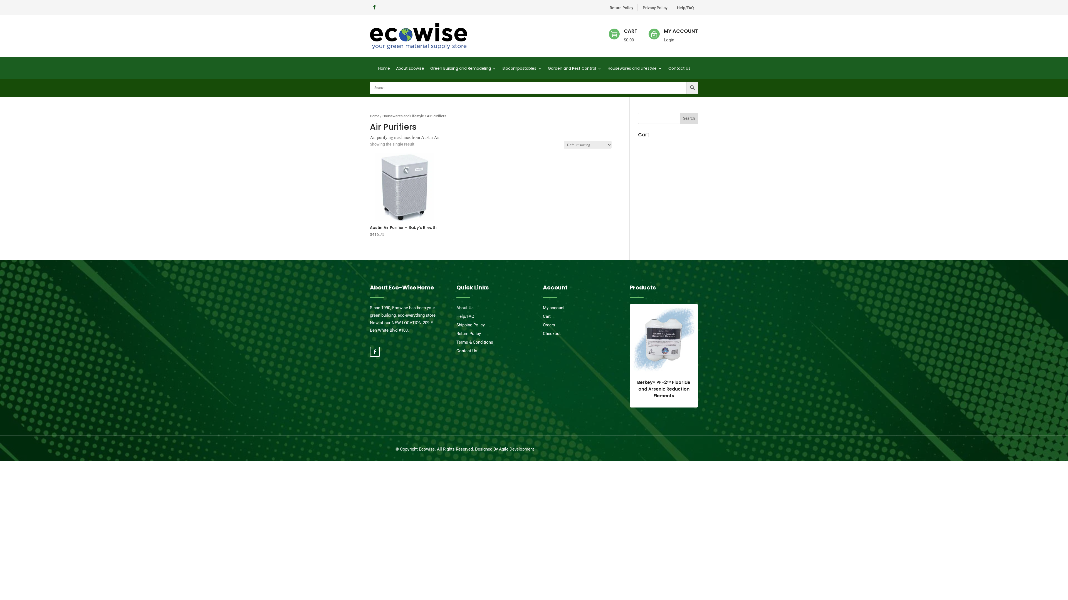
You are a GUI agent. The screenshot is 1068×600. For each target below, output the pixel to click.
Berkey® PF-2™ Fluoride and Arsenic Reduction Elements (663, 389)
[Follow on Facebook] (374, 7)
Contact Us (679, 68)
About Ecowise (410, 68)
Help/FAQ (685, 8)
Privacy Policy (655, 8)
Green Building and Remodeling (460, 68)
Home (384, 68)
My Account (681, 31)
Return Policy (621, 8)
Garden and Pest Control (572, 68)
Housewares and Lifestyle (632, 68)
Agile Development (516, 449)
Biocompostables (519, 68)
